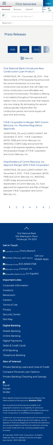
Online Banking (11, 336)
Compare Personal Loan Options (21, 372)
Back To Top (26, 229)
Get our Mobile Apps (41, 257)
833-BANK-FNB (27, 264)
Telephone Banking (14, 355)
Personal (6, 9)
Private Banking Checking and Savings (24, 376)
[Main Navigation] (4, 3)
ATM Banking (10, 350)
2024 (36, 49)
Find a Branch (27, 251)
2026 (12, 49)
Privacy (7, 309)
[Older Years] (44, 49)
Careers (7, 300)
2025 (24, 49)
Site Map (8, 319)
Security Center (12, 314)
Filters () (29, 58)
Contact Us (25, 268)
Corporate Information (15, 285)
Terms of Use (10, 304)
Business (17, 9)
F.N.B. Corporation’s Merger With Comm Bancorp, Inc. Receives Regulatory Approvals (26, 125)
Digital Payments (12, 340)
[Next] (48, 207)
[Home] (49, 9)
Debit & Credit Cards (14, 345)
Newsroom (9, 295)
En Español (32, 273)
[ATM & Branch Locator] (44, 9)
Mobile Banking (11, 331)
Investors (8, 290)
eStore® (29, 9)
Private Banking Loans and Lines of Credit (26, 367)
